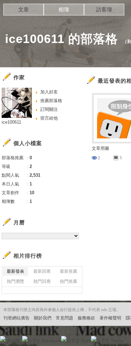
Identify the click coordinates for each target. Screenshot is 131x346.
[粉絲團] (2, 338)
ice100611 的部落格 (61, 39)
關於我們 (42, 317)
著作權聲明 (110, 317)
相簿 (63, 9)
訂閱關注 (49, 109)
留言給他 (49, 118)
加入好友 (49, 91)
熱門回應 (42, 281)
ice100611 (11, 122)
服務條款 (86, 317)
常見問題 (64, 317)
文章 (23, 9)
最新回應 (42, 271)
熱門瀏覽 (15, 281)
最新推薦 (68, 271)
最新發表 (15, 271)
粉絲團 (13, 340)
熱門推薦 (68, 281)
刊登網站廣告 (16, 317)
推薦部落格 (51, 100)
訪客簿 (104, 9)
